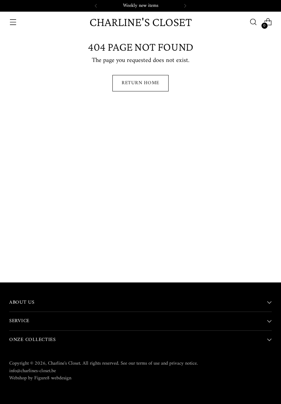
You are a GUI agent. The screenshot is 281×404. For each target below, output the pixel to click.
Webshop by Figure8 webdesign (40, 378)
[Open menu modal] (13, 22)
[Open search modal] (253, 22)
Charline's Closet (64, 363)
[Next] (185, 6)
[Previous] (95, 6)
